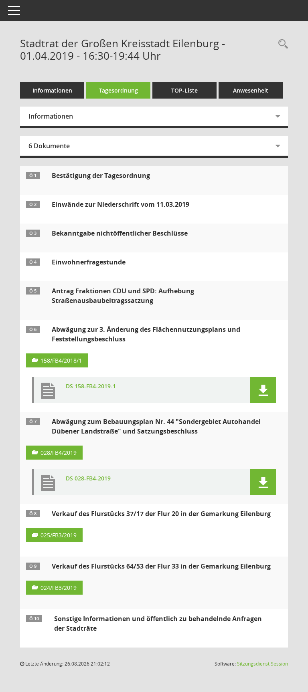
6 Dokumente (49, 145)
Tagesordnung (118, 90)
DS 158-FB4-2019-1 (91, 386)
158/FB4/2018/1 (61, 360)
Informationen (52, 90)
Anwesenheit (250, 90)
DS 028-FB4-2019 (88, 478)
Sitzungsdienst (262, 663)
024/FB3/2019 (59, 587)
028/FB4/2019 (59, 452)
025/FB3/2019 (59, 535)
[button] (263, 390)
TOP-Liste (184, 90)
